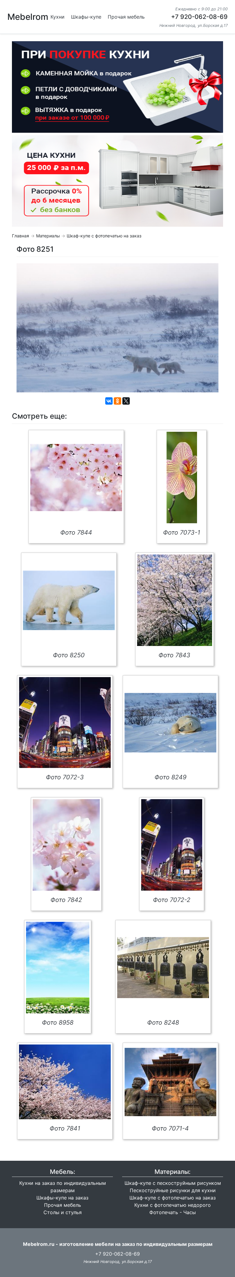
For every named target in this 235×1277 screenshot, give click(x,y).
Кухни (57, 17)
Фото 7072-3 (65, 777)
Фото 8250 (69, 655)
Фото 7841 (65, 1128)
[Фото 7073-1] (181, 477)
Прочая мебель (126, 17)
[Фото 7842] (66, 845)
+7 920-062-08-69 (199, 16)
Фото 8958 (57, 1022)
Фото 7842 (66, 900)
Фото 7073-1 (181, 532)
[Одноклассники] (117, 401)
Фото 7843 (174, 655)
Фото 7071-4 (170, 1128)
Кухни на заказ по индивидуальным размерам (62, 1186)
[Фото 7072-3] (65, 722)
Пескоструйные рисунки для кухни (173, 1190)
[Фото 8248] (163, 967)
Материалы (48, 235)
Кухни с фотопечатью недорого (172, 1205)
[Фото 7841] (65, 1081)
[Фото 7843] (174, 600)
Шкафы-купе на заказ (62, 1198)
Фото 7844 (76, 532)
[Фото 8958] (57, 967)
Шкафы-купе (86, 17)
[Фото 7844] (76, 477)
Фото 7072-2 (171, 900)
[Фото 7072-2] (171, 845)
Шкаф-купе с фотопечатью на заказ (104, 235)
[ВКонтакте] (109, 401)
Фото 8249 (170, 777)
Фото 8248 (163, 1022)
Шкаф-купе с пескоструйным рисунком (173, 1183)
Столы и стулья (62, 1212)
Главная (20, 235)
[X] (126, 401)
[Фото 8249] (170, 722)
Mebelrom (27, 17)
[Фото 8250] (69, 600)
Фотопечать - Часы (172, 1212)
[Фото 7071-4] (170, 1082)
